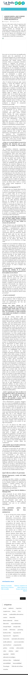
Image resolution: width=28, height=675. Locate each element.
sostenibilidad (7, 663)
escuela (5, 629)
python (5, 648)
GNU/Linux (12, 629)
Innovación (6, 639)
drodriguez (6, 21)
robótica (11, 651)
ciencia (5, 614)
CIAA (19, 611)
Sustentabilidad (17, 663)
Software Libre (7, 660)
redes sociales (20, 648)
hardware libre (7, 632)
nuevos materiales (19, 642)
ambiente (11, 608)
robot (4, 651)
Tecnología (6, 666)
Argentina (18, 608)
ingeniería (15, 636)
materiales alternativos (18, 639)
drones (16, 620)
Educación (6, 623)
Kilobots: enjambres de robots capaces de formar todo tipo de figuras (20, 588)
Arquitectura (6, 611)
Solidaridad (16, 660)
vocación (5, 669)
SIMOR (12, 654)
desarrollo (12, 617)
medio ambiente (7, 642)
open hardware (7, 645)
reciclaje (11, 648)
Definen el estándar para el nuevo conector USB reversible (7, 587)
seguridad (5, 654)
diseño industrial (7, 620)
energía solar (16, 626)
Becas (14, 611)
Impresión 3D (17, 632)
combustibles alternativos (16, 614)
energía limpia (7, 626)
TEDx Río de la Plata (17, 666)
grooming (20, 629)
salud (16, 651)
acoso (4, 608)
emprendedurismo (16, 623)
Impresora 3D (7, 636)
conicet (5, 617)
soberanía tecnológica (9, 657)
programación (17, 645)
